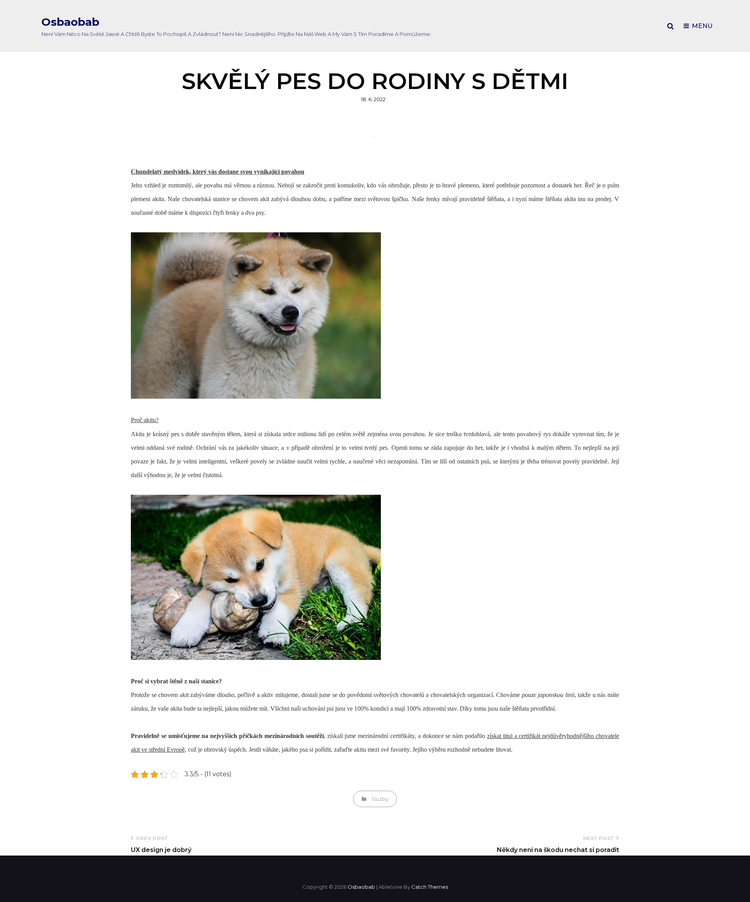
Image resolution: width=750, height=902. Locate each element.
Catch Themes (429, 887)
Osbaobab (70, 22)
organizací (479, 695)
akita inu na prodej (587, 199)
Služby (379, 799)
